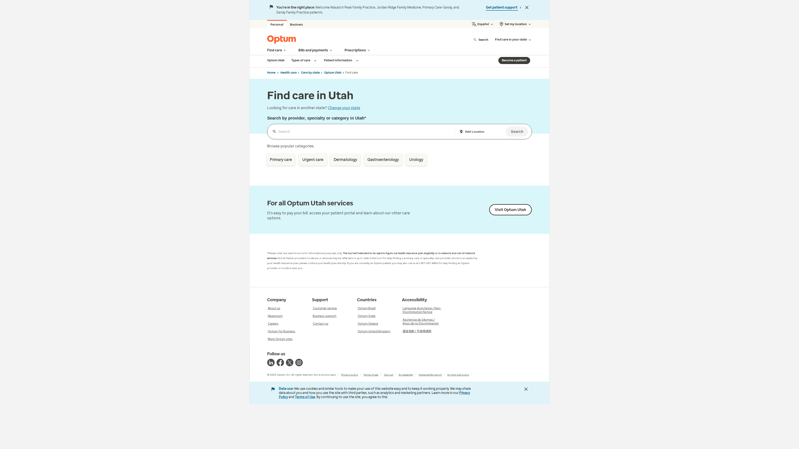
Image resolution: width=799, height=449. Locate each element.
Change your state (344, 108)
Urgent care (312, 159)
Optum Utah (333, 72)
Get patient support (502, 7)
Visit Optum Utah (510, 209)
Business (296, 24)
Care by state (310, 72)
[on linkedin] (271, 362)
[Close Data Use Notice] (526, 389)
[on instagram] (299, 362)
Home (271, 72)
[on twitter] (289, 362)
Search (483, 40)
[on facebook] (280, 362)
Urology (416, 159)
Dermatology (345, 159)
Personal (276, 24)
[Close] (526, 7)
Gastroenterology (383, 159)
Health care (288, 72)
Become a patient (514, 60)
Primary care (281, 159)
